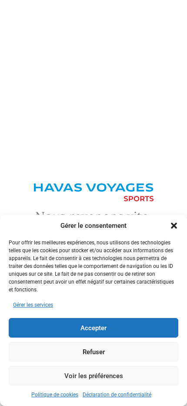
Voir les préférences (93, 376)
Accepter (93, 328)
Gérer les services (33, 305)
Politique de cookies (54, 395)
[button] (174, 225)
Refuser (94, 352)
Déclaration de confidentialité (117, 395)
